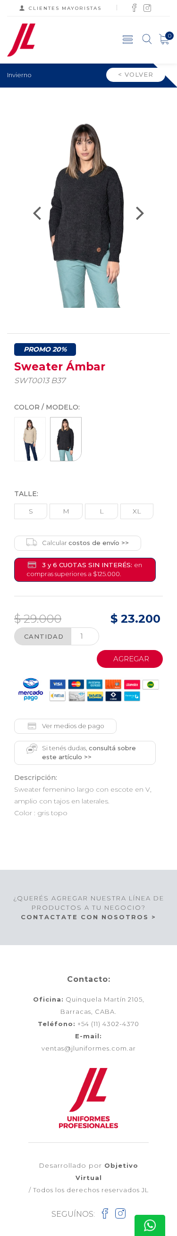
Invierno (19, 75)
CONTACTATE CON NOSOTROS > (88, 917)
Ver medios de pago (73, 726)
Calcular (85, 542)
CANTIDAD (44, 636)
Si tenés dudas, (89, 752)
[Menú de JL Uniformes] (128, 39)
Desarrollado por (88, 1171)
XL (137, 511)
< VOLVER (135, 74)
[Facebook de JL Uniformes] (134, 7)
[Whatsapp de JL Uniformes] (150, 1225)
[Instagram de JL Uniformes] (147, 7)
